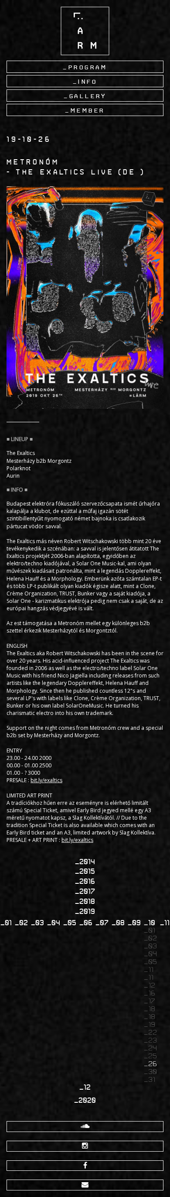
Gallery (88, 96)
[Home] (85, 31)
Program (88, 67)
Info (87, 82)
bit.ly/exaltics (46, 780)
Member (88, 110)
